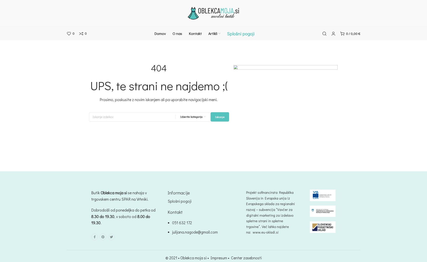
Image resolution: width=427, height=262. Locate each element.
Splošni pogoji (179, 201)
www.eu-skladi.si (266, 232)
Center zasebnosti (246, 257)
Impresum (219, 257)
